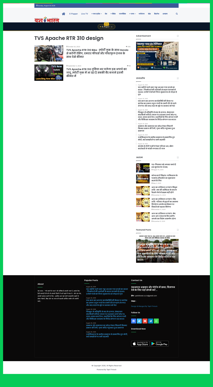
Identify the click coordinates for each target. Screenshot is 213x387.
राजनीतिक (122, 14)
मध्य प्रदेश (96, 14)
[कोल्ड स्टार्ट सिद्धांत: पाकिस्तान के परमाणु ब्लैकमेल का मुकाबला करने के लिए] (143, 178)
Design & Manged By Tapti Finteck (144, 306)
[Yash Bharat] (46, 20)
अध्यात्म (165, 14)
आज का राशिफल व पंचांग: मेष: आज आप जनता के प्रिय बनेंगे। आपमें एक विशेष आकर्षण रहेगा (163, 216)
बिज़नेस (156, 14)
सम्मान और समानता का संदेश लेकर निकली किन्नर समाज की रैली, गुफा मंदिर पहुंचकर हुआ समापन (155, 256)
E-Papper (73, 14)
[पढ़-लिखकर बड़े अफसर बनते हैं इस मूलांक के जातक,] (143, 168)
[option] (157, 249)
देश (106, 14)
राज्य (132, 14)
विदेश (114, 14)
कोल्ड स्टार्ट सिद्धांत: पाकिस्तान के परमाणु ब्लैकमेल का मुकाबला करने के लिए (164, 178)
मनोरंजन (142, 14)
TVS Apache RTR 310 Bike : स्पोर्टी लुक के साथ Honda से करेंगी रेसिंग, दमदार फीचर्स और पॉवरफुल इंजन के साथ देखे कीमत (97, 53)
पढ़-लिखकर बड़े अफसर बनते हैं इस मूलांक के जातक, (163, 165)
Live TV (84, 14)
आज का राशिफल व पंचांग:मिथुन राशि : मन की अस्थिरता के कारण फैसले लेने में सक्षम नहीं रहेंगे (164, 190)
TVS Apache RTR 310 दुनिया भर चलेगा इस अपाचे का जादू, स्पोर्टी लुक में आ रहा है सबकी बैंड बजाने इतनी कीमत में (96, 72)
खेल (149, 14)
